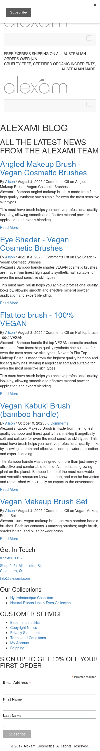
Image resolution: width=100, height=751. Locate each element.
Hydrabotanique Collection (31, 597)
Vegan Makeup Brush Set (43, 501)
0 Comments (57, 423)
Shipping (17, 647)
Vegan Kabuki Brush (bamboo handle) (35, 409)
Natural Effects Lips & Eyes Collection (40, 602)
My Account (19, 642)
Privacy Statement (25, 632)
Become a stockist (25, 622)
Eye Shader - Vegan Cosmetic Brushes (34, 243)
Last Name (12, 716)
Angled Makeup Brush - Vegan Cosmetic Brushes (43, 168)
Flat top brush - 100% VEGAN (37, 318)
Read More (9, 227)
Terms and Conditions (28, 637)
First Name (12, 699)
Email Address (17, 682)
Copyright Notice (23, 627)
